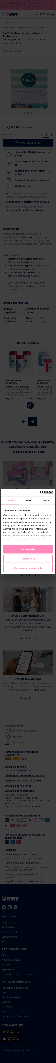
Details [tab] (28, 500)
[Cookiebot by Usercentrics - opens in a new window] (40, 492)
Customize (26, 558)
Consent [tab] (10, 500)
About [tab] (46, 500)
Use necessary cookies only (28, 568)
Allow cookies (28, 549)
